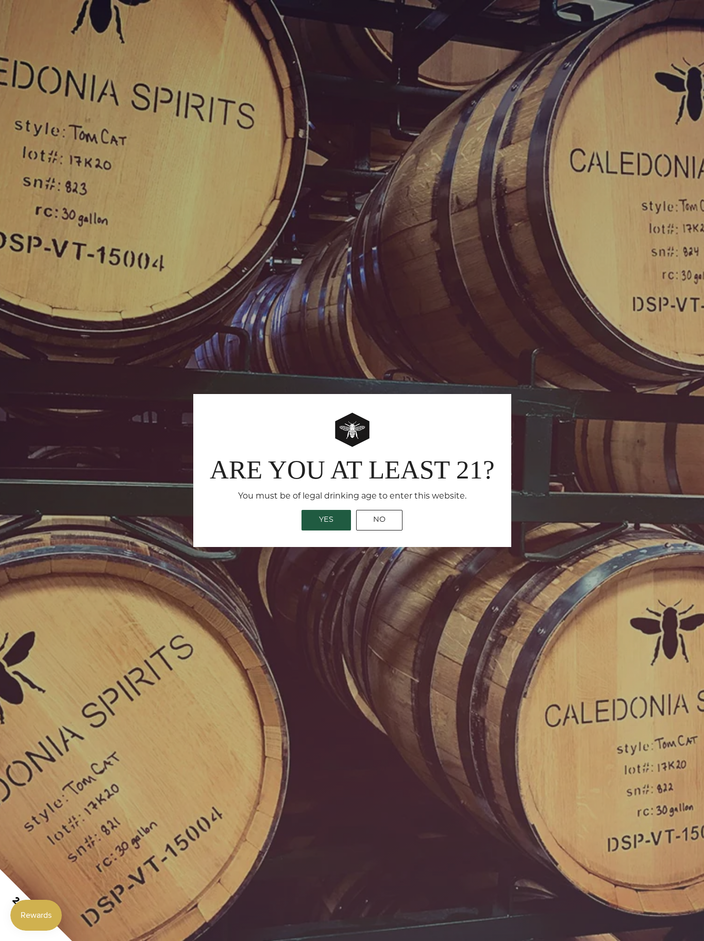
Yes (326, 520)
